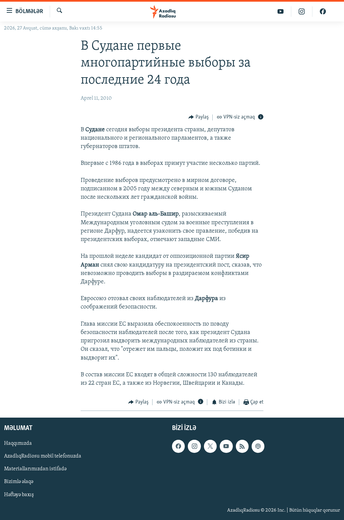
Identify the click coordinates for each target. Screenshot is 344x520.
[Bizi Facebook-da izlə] (322, 11)
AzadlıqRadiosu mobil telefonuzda (42, 456)
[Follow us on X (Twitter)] (210, 446)
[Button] (198, 117)
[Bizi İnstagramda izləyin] (301, 11)
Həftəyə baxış (19, 494)
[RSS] (242, 446)
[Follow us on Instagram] (194, 446)
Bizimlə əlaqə (18, 481)
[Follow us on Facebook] (178, 446)
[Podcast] (258, 446)
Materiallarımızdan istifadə (35, 469)
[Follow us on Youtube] (226, 446)
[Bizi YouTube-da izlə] (280, 11)
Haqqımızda (18, 443)
